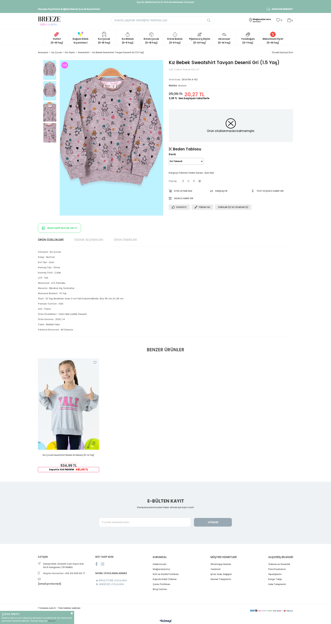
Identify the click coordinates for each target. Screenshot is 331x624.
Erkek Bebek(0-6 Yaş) (175, 40)
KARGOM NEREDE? (282, 9)
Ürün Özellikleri (51, 239)
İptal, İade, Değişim (221, 574)
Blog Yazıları (160, 589)
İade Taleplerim (277, 584)
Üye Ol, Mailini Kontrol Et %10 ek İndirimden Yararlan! (165, 2)
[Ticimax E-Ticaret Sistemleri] (165, 621)
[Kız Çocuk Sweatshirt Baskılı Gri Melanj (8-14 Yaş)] (68, 404)
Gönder (213, 522)
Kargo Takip (275, 579)
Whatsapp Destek (220, 564)
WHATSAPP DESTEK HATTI (62, 228)
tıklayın (52, 620)
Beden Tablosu (186, 149)
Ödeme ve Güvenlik (279, 564)
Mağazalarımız (161, 569)
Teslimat (215, 569)
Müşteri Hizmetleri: (64, 573)
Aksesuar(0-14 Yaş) (224, 40)
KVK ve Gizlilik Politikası (166, 574)
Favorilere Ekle (95, 362)
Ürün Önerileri (125, 239)
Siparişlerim (275, 574)
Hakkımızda (159, 564)
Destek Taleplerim (220, 579)
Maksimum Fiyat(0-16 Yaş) (273, 40)
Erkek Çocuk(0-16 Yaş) (151, 40)
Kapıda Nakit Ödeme (165, 579)
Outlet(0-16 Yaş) (57, 40)
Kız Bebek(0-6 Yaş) (128, 40)
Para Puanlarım (277, 569)
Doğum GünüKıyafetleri (80, 40)
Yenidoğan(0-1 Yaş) (248, 40)
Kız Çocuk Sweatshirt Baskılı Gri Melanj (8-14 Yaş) (68, 455)
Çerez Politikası (161, 584)
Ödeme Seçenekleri (88, 239)
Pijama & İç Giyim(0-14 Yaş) (199, 40)
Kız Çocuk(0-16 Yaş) (104, 40)
